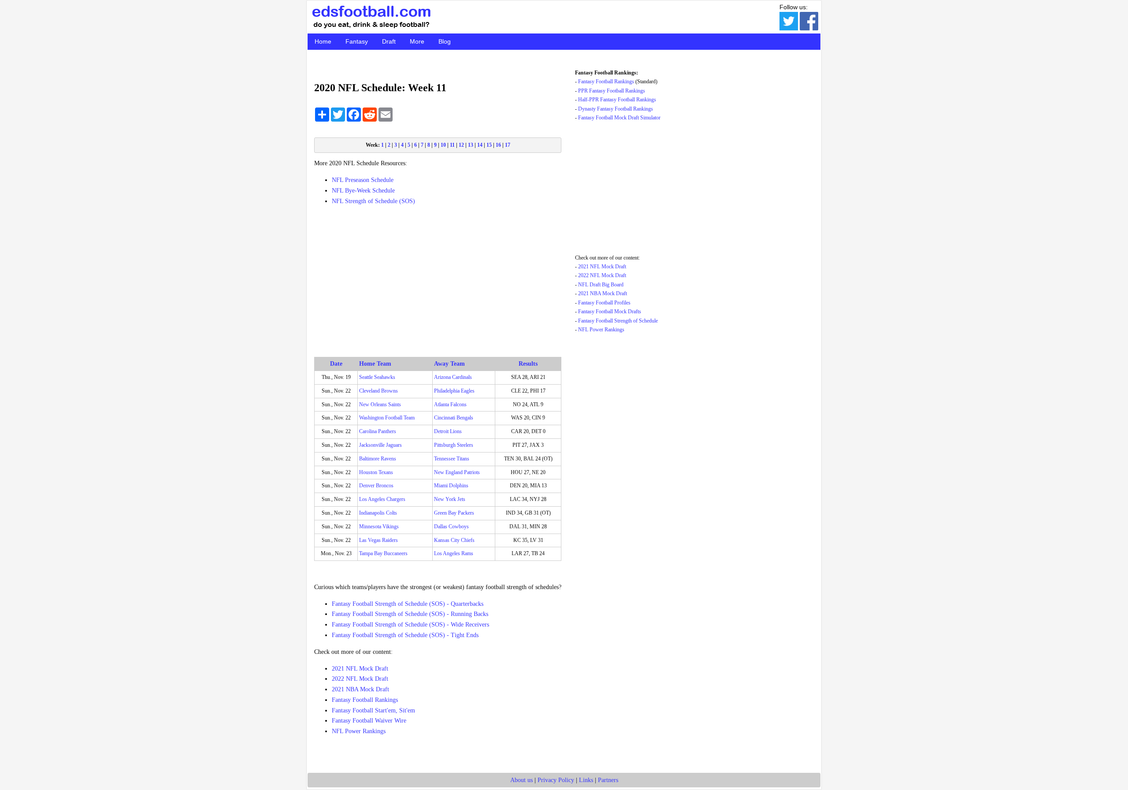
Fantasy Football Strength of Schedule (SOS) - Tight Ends (405, 635)
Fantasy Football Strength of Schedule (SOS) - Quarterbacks (407, 604)
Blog (444, 41)
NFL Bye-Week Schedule (363, 190)
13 (470, 145)
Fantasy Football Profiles (604, 303)
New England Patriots (457, 472)
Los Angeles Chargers (382, 499)
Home (323, 41)
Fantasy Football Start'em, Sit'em (373, 710)
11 (452, 145)
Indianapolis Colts (378, 513)
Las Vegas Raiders (378, 540)
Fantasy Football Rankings (365, 700)
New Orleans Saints (380, 404)
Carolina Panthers (377, 431)
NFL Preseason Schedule (362, 180)
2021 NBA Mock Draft (360, 689)
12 (461, 145)
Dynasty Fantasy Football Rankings (615, 109)
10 (443, 145)
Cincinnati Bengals (453, 418)
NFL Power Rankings (359, 731)
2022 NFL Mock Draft (360, 678)
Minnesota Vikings (379, 526)
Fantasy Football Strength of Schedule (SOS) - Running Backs (410, 614)
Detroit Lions (448, 431)
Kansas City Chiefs (454, 540)
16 (498, 145)
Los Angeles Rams (453, 553)
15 (489, 145)
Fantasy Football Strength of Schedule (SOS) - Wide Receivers (410, 624)
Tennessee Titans (451, 459)
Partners (608, 780)
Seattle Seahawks (377, 377)
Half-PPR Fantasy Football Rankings (617, 99)
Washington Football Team (387, 418)
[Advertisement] (437, 274)
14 (479, 145)
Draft (389, 41)
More (417, 41)
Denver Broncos (376, 485)
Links (586, 780)
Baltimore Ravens (377, 459)
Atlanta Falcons (450, 404)
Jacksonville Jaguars (380, 445)
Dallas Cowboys (451, 526)
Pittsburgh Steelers (453, 445)
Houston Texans (376, 472)
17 (507, 145)
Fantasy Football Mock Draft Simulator (619, 118)
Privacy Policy (556, 780)
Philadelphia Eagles (454, 391)
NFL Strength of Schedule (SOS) (373, 201)
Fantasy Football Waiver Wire (369, 720)
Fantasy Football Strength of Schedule (618, 321)
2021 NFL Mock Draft (360, 668)
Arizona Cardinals (453, 377)
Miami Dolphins (451, 485)
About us (521, 780)
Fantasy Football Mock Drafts (609, 311)
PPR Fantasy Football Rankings (611, 91)
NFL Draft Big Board (600, 285)
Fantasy (356, 41)
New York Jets (449, 499)
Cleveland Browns (378, 391)
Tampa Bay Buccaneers (383, 553)
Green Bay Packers (454, 513)
